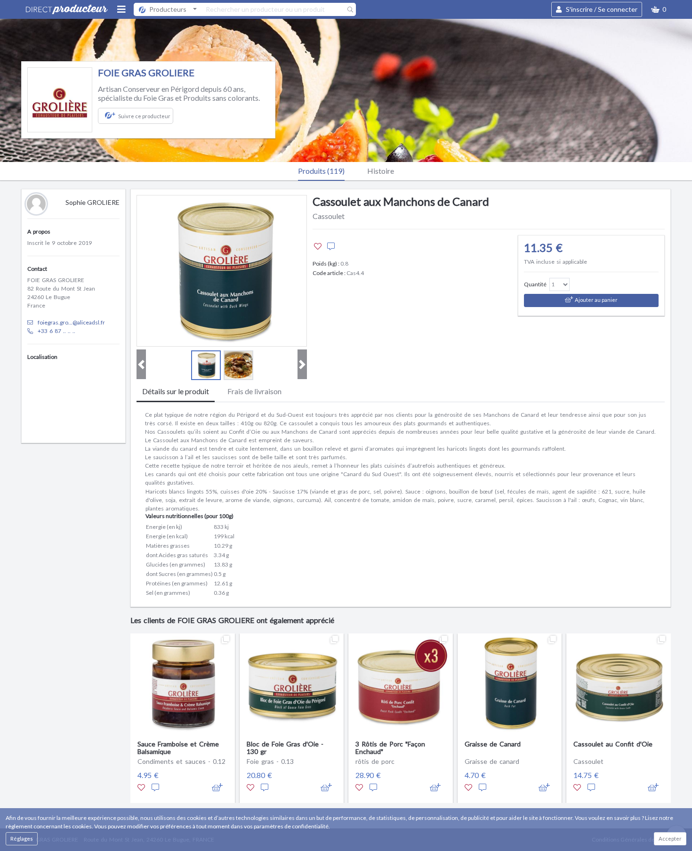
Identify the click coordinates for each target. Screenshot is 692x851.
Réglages (21, 838)
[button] (658, 9)
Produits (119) (321, 170)
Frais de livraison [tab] (254, 391)
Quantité (535, 284)
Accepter (670, 838)
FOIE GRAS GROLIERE (146, 72)
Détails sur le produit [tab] (175, 391)
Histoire (380, 170)
